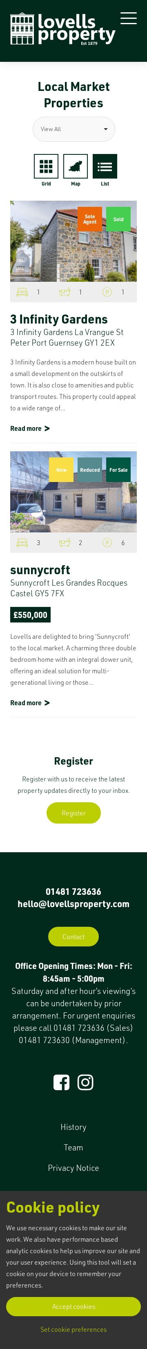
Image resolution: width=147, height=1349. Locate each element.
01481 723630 (44, 1040)
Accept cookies (73, 1306)
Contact (73, 937)
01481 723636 (73, 891)
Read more (26, 428)
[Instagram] (86, 1086)
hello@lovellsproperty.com (73, 903)
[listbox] (73, 129)
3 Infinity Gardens (59, 318)
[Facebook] (61, 1086)
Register (74, 813)
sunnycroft (40, 569)
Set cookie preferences (73, 1329)
